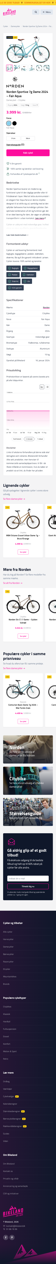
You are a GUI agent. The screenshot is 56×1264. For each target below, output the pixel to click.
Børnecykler (8, 954)
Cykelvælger (10, 1096)
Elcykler (6, 969)
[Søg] (35, 12)
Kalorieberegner (10, 1103)
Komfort (6, 1043)
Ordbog (6, 1081)
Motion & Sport (10, 1051)
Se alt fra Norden (11, 583)
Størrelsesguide (13, 144)
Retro (5, 1058)
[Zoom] (46, 59)
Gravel (6, 1036)
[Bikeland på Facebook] (5, 1237)
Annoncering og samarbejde (15, 1186)
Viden (5, 1141)
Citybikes (7, 1006)
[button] (8, 123)
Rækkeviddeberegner (14, 1126)
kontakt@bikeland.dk (15, 1226)
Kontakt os (8, 1171)
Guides (6, 1133)
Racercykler (8, 961)
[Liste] (47, 387)
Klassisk (6, 1014)
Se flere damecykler (13, 499)
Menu (48, 12)
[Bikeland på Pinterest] (12, 1237)
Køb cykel (28, 152)
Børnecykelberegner (14, 1118)
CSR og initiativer (11, 1193)
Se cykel (23, 552)
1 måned (40, 439)
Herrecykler (8, 939)
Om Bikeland (8, 1163)
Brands (6, 984)
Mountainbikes (9, 976)
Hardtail (6, 1021)
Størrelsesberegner (13, 1111)
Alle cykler (7, 931)
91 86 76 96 (11, 1229)
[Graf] (42, 387)
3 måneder (29, 439)
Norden (46, 307)
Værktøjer (7, 1088)
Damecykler (8, 946)
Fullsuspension (9, 1029)
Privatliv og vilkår (11, 1178)
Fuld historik (17, 439)
